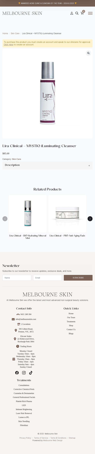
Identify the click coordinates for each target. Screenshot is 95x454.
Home (5, 33)
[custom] (17, 373)
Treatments (71, 321)
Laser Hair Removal (24, 413)
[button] (88, 53)
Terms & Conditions (58, 438)
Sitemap (72, 438)
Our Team (71, 317)
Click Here (8, 44)
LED (24, 405)
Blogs (71, 333)
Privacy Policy (25, 438)
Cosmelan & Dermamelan (24, 393)
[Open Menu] (90, 13)
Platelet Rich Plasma (24, 401)
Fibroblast (24, 425)
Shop (71, 325)
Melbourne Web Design (52, 440)
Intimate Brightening (24, 409)
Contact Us (71, 329)
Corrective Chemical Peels (24, 389)
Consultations (24, 385)
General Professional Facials (24, 397)
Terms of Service (41, 438)
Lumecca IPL (24, 417)
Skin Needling (24, 421)
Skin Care (15, 33)
